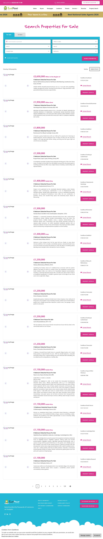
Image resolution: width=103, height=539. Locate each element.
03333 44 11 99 (17, 3)
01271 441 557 (84, 408)
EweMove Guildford (86, 129)
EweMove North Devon (87, 405)
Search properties (90, 58)
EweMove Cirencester (86, 292)
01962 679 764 (84, 212)
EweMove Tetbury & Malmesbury (86, 262)
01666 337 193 (84, 265)
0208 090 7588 (84, 375)
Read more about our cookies (10, 536)
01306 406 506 (84, 159)
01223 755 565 (84, 433)
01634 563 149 (84, 106)
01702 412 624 (84, 80)
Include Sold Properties (12, 58)
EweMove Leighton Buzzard (88, 459)
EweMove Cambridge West (88, 431)
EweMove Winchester (86, 210)
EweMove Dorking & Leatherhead (86, 155)
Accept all (97, 535)
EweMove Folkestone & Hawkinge (87, 183)
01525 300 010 (84, 461)
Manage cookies (85, 535)
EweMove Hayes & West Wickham (87, 372)
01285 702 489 (84, 294)
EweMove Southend (86, 78)
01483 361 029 (84, 131)
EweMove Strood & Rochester (88, 103)
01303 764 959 (84, 186)
